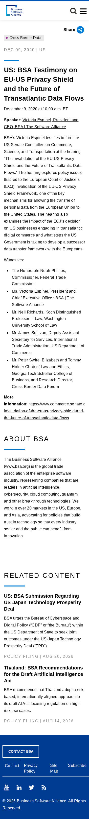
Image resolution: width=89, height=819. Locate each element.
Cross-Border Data (24, 38)
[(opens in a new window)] (6, 787)
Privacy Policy (31, 768)
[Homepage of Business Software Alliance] (14, 10)
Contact (12, 766)
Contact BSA (20, 751)
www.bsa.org (17, 466)
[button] (73, 11)
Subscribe (77, 765)
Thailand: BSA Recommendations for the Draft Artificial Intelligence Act (43, 674)
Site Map (54, 768)
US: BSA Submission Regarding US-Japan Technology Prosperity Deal (42, 602)
